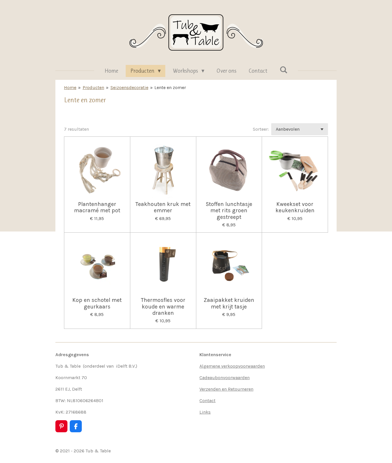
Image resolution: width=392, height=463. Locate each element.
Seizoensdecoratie (129, 87)
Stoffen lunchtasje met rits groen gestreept (229, 210)
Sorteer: (261, 129)
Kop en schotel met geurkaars (97, 303)
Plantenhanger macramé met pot (97, 207)
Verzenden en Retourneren (226, 389)
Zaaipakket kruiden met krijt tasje (229, 303)
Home (70, 87)
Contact (207, 400)
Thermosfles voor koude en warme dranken (163, 306)
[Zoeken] (283, 70)
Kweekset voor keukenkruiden (295, 207)
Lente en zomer (170, 87)
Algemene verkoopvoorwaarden (232, 366)
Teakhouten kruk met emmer (163, 207)
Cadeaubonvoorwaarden (224, 377)
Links (205, 412)
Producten (93, 87)
